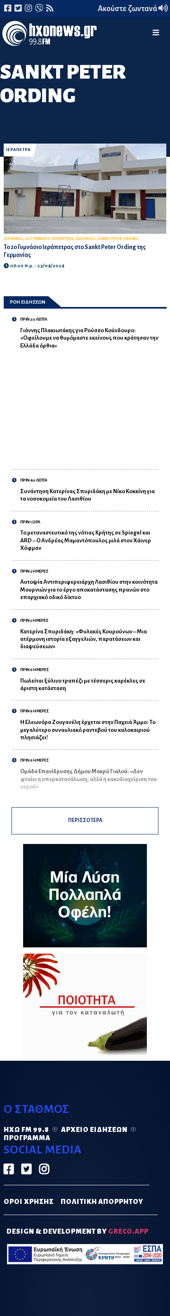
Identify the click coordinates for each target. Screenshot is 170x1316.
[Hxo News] (49, 35)
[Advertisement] (89, 405)
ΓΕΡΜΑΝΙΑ (13, 239)
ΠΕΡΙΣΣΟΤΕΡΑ (85, 820)
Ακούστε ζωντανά (128, 9)
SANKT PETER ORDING (118, 239)
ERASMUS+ (86, 239)
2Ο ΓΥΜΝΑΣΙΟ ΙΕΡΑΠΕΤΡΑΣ (49, 239)
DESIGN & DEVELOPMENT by (78, 1231)
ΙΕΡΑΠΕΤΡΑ (18, 150)
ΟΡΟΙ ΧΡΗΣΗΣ (29, 1202)
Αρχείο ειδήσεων (94, 1130)
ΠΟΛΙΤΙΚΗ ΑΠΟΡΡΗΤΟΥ (102, 1202)
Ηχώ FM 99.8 (26, 1130)
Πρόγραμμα (27, 1138)
